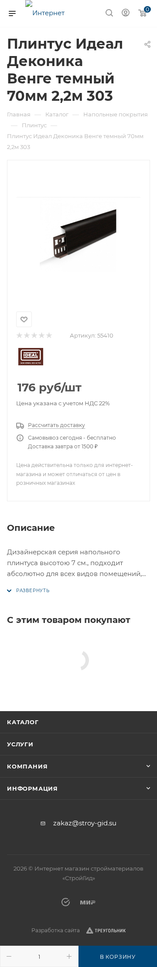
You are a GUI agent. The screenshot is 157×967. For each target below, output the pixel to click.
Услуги (20, 744)
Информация (32, 788)
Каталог (23, 722)
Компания (27, 766)
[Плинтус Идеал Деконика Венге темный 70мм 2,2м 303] (78, 234)
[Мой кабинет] (126, 14)
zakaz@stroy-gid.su (84, 823)
